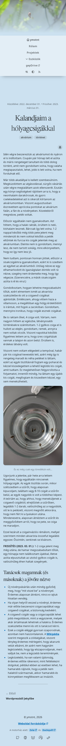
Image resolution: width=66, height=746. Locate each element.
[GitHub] (17, 737)
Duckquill (47, 730)
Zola (32, 730)
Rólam (33, 46)
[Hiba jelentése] (60, 147)
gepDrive (31, 65)
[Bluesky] (33, 737)
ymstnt (34, 40)
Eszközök (34, 59)
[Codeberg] (40, 737)
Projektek (33, 52)
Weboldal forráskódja (31, 723)
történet (40, 137)
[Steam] (48, 737)
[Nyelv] (26, 72)
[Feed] (39, 72)
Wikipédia (53, 634)
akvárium (26, 137)
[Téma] (33, 72)
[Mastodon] (25, 737)
